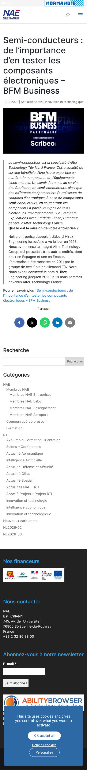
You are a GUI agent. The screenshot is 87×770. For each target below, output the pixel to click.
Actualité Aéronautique (24, 453)
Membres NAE (17, 389)
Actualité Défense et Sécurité (29, 467)
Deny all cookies (44, 745)
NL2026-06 (12, 534)
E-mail (9, 664)
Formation (14, 428)
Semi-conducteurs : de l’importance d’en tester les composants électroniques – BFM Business (38, 295)
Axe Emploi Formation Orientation (33, 440)
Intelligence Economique (25, 507)
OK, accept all (44, 736)
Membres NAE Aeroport (29, 415)
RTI (5, 435)
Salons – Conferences (23, 447)
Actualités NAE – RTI (22, 487)
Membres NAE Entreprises (30, 394)
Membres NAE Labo (25, 401)
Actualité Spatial (32, 102)
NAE (6, 384)
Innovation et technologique (64, 102)
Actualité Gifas (18, 473)
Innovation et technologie (26, 500)
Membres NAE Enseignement (33, 408)
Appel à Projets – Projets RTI (29, 494)
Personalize (44, 752)
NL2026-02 (12, 527)
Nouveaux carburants (20, 521)
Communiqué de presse (25, 421)
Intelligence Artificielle (24, 460)
